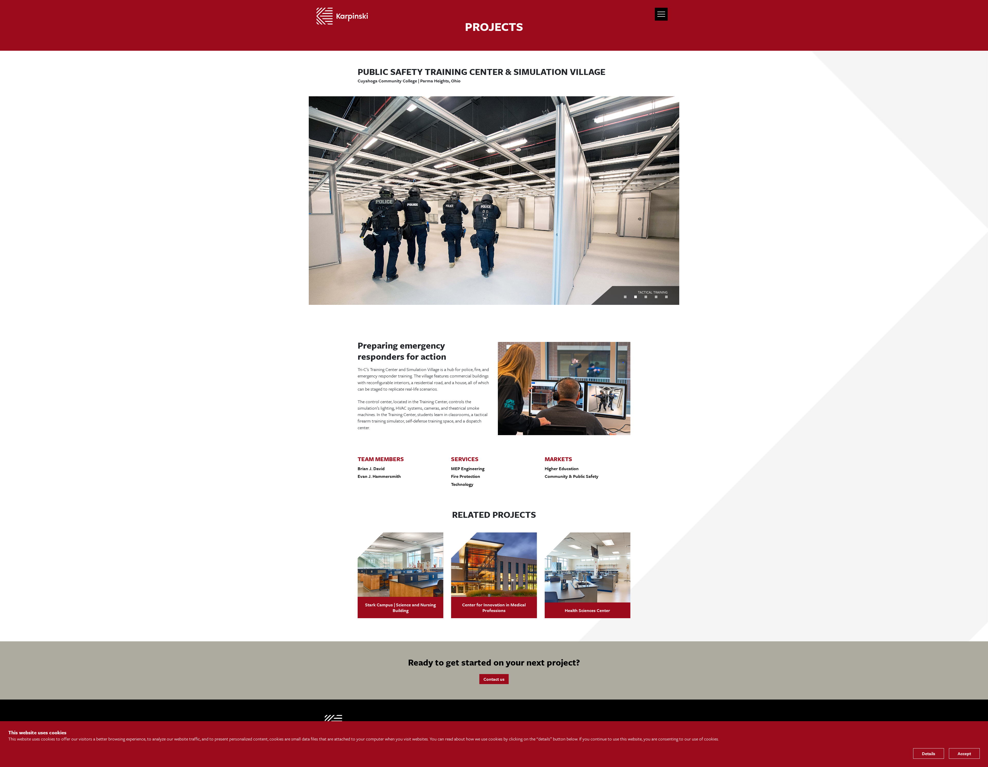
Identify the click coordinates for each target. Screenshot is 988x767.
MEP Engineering (467, 468)
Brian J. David (371, 468)
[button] (625, 297)
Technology (462, 484)
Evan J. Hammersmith (379, 476)
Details (928, 753)
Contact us (494, 679)
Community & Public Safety (571, 476)
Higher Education (562, 468)
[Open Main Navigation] (661, 14)
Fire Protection (465, 476)
